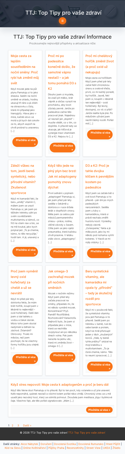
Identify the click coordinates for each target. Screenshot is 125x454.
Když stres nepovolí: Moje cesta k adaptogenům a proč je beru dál (60, 384)
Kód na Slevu (13, 447)
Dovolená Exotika (65, 444)
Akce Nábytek (29, 444)
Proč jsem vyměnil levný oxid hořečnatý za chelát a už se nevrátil (24, 282)
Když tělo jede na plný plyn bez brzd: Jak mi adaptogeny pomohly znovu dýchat (62, 176)
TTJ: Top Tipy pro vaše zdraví (63, 12)
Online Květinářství (34, 447)
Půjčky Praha (56, 447)
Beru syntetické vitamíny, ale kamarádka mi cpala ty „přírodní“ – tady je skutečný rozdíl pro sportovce (98, 287)
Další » (27, 425)
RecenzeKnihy (75, 447)
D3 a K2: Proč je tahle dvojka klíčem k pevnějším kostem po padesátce (99, 176)
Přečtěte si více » (26, 142)
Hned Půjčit (113, 444)
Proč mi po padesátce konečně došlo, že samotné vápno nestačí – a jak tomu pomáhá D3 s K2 (62, 72)
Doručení (46, 444)
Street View (93, 447)
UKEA (106, 447)
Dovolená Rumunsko (91, 444)
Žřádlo (116, 447)
